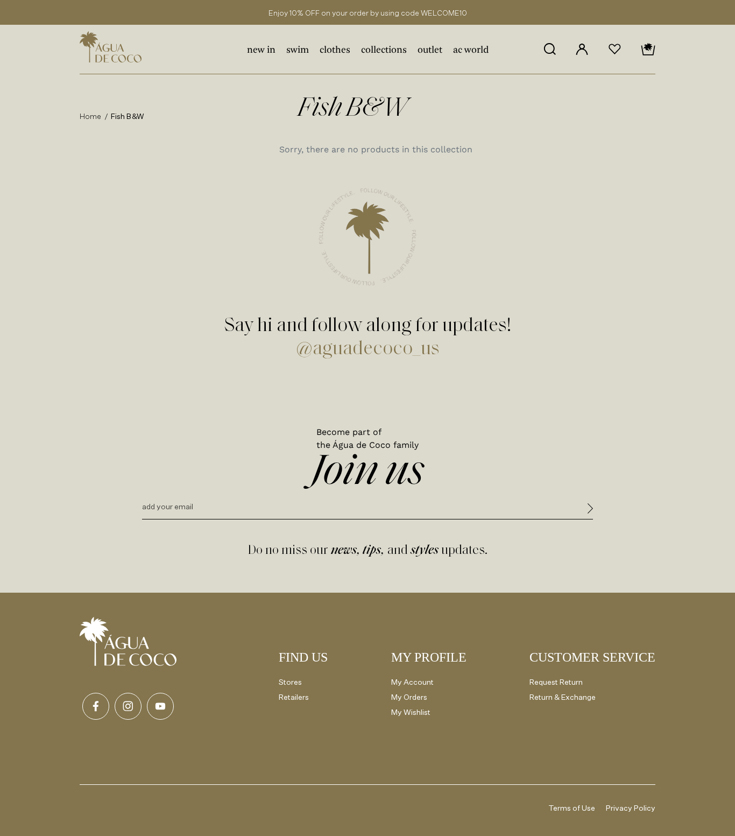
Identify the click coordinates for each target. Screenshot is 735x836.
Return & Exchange (562, 696)
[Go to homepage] (128, 641)
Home (91, 116)
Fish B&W (127, 116)
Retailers (294, 696)
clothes (335, 50)
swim (297, 50)
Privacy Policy (630, 807)
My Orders (409, 696)
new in (261, 50)
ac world (471, 50)
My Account (412, 681)
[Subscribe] (590, 510)
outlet (430, 50)
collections (384, 50)
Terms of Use (572, 807)
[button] (549, 49)
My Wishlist (410, 711)
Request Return (556, 681)
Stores (290, 681)
